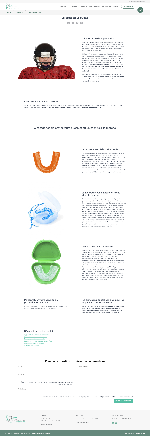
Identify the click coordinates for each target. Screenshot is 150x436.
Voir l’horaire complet (82, 422)
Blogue (115, 6)
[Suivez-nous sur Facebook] (113, 423)
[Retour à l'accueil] (12, 6)
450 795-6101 (141, 6)
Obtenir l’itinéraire (46, 424)
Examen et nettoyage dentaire (34, 339)
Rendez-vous (128, 6)
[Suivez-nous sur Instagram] (116, 423)
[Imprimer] (68, 23)
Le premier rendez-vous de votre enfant (38, 341)
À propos (73, 6)
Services (63, 6)
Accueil (9, 12)
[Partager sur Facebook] (73, 23)
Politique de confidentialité (137, 1)
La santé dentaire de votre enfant (35, 337)
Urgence (84, 6)
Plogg (137, 433)
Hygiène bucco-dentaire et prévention (37, 335)
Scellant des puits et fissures (34, 343)
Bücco (143, 433)
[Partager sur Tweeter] (77, 23)
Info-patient (93, 6)
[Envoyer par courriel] (81, 23)
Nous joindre (106, 6)
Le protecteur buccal (31, 345)
